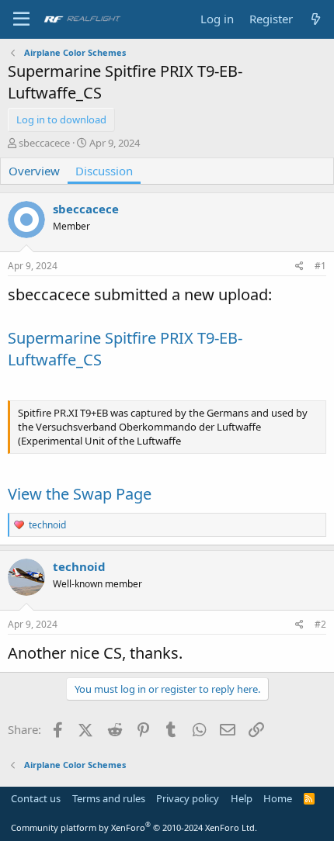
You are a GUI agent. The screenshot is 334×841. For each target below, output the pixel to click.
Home (277, 798)
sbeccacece (44, 143)
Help (241, 798)
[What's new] (316, 19)
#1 (320, 265)
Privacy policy (187, 798)
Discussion (104, 170)
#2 (320, 624)
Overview (34, 170)
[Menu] (21, 19)
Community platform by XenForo (134, 827)
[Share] (299, 266)
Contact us (36, 798)
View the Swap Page (79, 493)
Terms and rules (108, 798)
